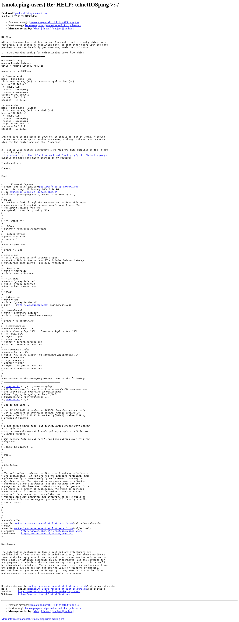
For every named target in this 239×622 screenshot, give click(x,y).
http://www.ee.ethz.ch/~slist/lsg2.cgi (47, 533)
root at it (13, 386)
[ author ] (68, 28)
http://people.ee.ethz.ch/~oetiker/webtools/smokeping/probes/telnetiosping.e (55, 155)
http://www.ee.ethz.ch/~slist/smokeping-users (52, 531)
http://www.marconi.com (32, 305)
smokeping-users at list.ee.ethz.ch (33, 192)
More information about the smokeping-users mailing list (32, 618)
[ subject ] (57, 28)
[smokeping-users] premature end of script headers (53, 25)
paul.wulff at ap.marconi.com (31, 13)
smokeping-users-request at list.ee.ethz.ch (43, 523)
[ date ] (36, 28)
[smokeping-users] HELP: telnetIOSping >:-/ (54, 22)
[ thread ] (46, 28)
